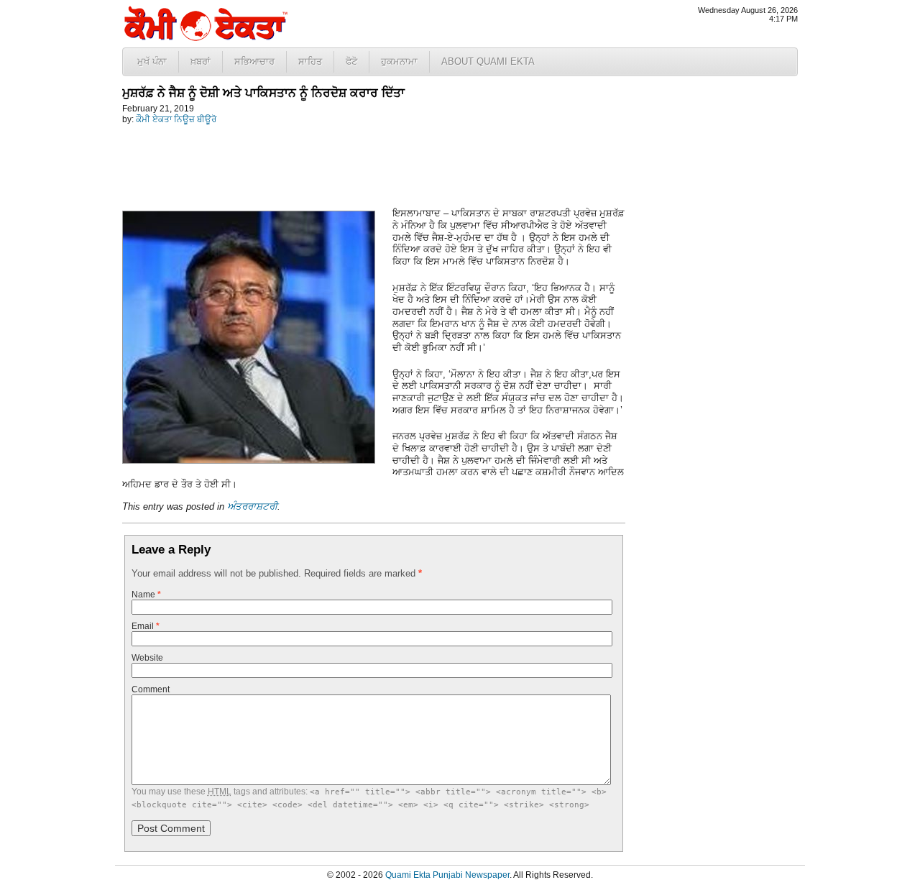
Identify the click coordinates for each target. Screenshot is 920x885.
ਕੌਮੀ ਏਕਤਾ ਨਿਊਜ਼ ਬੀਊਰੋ (176, 119)
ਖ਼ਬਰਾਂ (200, 61)
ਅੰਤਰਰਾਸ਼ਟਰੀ (252, 506)
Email (146, 626)
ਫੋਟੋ (351, 61)
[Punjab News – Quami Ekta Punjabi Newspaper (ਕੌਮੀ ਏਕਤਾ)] (205, 38)
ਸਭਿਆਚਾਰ (254, 61)
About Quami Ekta (488, 61)
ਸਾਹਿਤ (310, 61)
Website (147, 658)
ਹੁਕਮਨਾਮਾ (399, 61)
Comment (151, 689)
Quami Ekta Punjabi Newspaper (447, 875)
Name (146, 595)
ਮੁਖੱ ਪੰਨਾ (152, 61)
